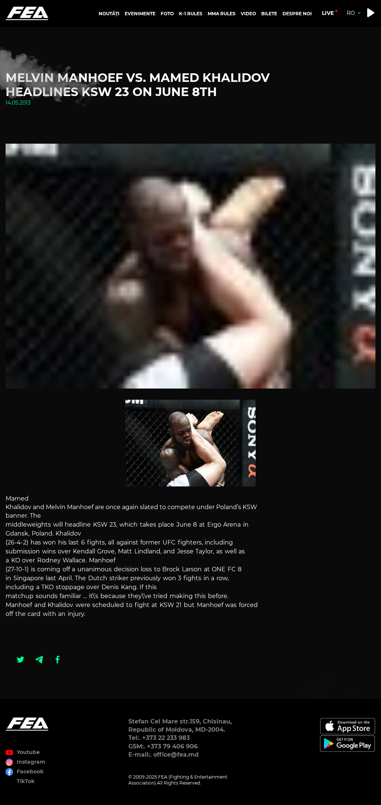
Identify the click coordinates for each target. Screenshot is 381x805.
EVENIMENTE (140, 13)
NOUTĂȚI (109, 13)
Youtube (28, 752)
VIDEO (248, 13)
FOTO (167, 13)
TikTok (26, 781)
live (328, 13)
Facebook (30, 771)
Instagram (31, 761)
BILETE (269, 13)
